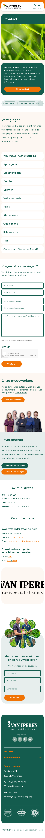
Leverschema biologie (14, 472)
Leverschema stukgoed (15, 466)
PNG (14, 560)
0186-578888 (21, 393)
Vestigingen (10, 103)
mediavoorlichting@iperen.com (24, 541)
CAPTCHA (5, 347)
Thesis (40, 830)
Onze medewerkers (26, 103)
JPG (10, 557)
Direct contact (22, 89)
